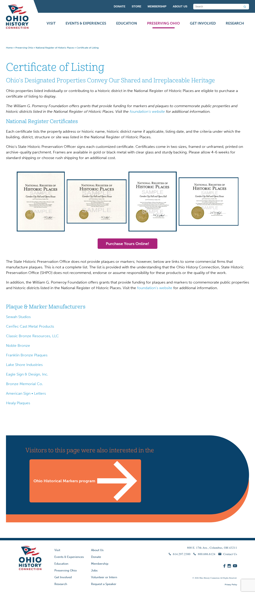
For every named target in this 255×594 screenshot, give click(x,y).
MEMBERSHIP (157, 6)
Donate (96, 557)
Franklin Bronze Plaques (26, 355)
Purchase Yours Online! (127, 243)
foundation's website (154, 288)
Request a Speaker (103, 584)
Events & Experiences (86, 23)
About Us (97, 550)
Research (235, 23)
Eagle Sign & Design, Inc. (27, 374)
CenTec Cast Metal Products (30, 326)
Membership (99, 563)
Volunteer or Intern (104, 577)
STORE (136, 6)
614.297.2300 (181, 554)
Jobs (94, 570)
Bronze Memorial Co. (24, 384)
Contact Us (230, 554)
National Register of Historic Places (55, 47)
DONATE (119, 6)
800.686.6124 (206, 554)
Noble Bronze (18, 345)
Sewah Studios (18, 316)
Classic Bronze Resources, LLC (32, 336)
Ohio (201, 577)
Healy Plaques (18, 403)
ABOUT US (180, 6)
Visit (51, 23)
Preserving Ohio (163, 23)
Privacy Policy (231, 584)
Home (9, 47)
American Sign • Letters (26, 393)
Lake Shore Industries (24, 364)
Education (126, 23)
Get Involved (203, 23)
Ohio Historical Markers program (64, 480)
